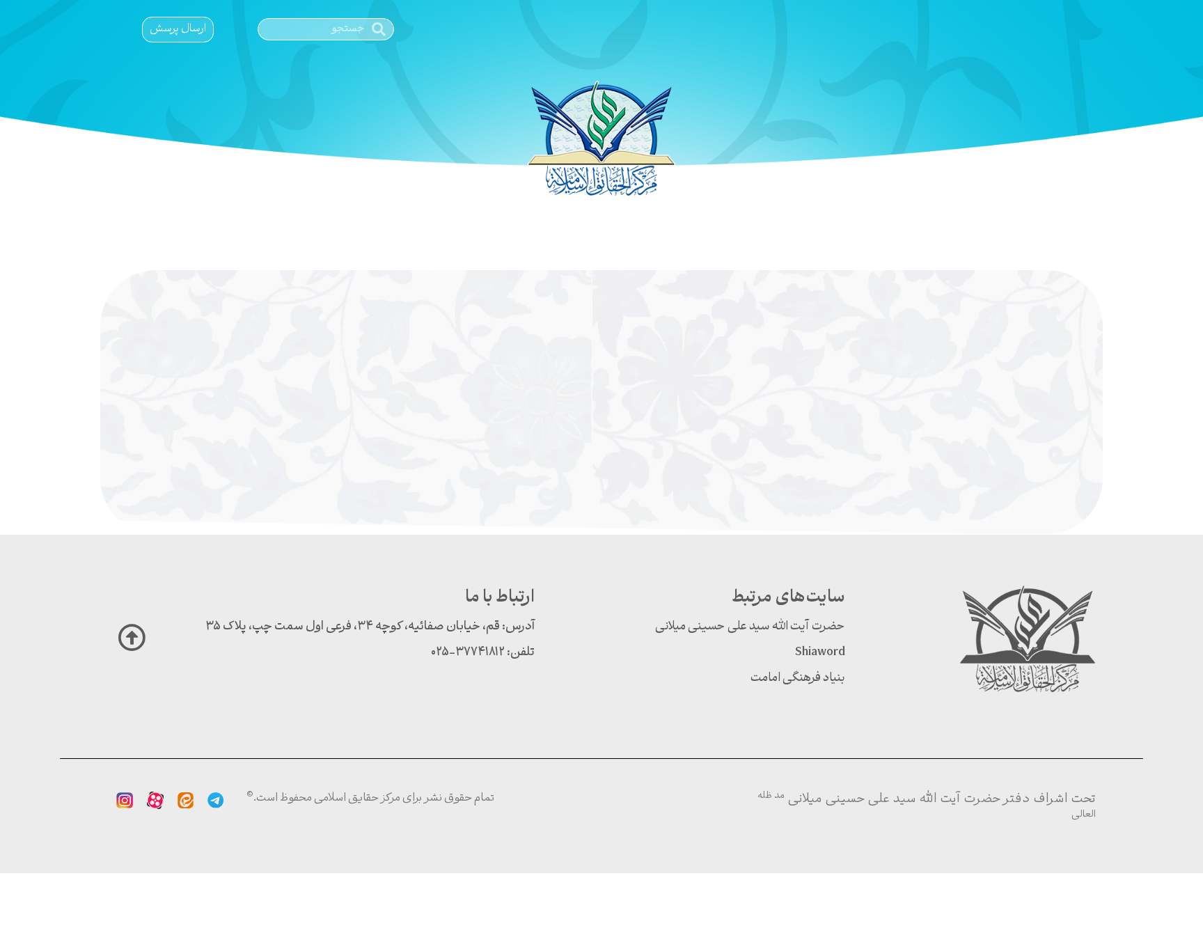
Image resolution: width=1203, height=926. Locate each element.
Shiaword (820, 653)
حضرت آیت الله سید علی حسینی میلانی (750, 627)
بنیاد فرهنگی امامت (797, 678)
